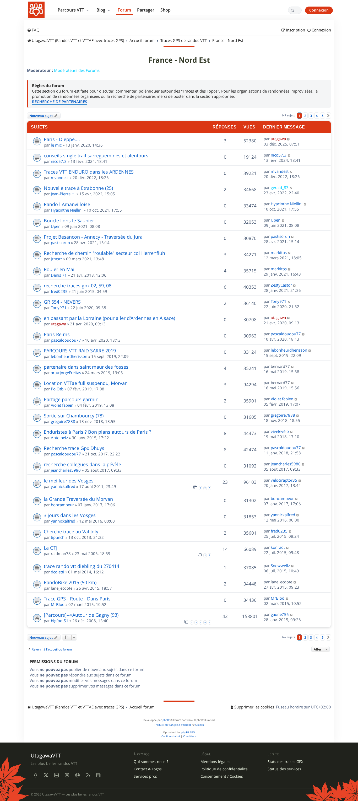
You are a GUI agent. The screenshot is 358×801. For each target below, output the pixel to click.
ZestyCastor (281, 285)
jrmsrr (56, 258)
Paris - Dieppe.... (62, 139)
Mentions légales (215, 761)
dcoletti (57, 571)
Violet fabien (62, 405)
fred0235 (59, 291)
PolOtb (57, 388)
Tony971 (59, 307)
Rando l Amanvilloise (67, 204)
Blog (101, 10)
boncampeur (62, 504)
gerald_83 (280, 187)
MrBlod (57, 604)
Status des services (284, 769)
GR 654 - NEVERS (62, 302)
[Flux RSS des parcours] (88, 775)
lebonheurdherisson (69, 356)
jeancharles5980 (66, 470)
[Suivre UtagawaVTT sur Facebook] (35, 775)
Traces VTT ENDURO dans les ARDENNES (89, 172)
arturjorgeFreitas (66, 372)
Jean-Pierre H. (63, 193)
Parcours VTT (71, 10)
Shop (165, 10)
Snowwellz (280, 565)
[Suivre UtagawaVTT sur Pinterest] (77, 775)
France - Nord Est (179, 60)
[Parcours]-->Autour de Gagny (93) (81, 615)
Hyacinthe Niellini (67, 210)
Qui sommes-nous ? (151, 761)
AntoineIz (59, 437)
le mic (56, 145)
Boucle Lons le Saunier (69, 220)
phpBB (166, 720)
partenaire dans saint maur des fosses (86, 367)
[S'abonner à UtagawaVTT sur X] (46, 775)
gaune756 (280, 614)
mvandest (60, 177)
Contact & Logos (148, 769)
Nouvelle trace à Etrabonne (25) (78, 188)
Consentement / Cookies (221, 776)
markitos (279, 252)
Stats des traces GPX (285, 761)
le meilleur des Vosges (69, 480)
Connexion (319, 10)
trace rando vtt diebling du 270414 (81, 566)
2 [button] (305, 115)
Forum (124, 10)
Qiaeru (199, 725)
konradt (278, 547)
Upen (56, 226)
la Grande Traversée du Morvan (78, 499)
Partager (145, 10)
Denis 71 (59, 275)
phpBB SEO (188, 732)
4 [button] (317, 115)
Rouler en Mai (59, 269)
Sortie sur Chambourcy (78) (74, 415)
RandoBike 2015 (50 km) (70, 582)
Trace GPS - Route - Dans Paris (77, 598)
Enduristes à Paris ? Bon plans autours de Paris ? (97, 432)
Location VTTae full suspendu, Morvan (86, 383)
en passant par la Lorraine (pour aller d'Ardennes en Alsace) (109, 318)
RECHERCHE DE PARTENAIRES (59, 101)
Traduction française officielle (173, 725)
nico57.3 (59, 161)
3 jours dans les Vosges (70, 515)
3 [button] (311, 115)
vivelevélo (280, 431)
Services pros (145, 776)
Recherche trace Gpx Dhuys (74, 448)
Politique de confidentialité (224, 769)
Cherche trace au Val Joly (71, 531)
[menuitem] (33, 30)
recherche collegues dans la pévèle (82, 464)
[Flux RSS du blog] (98, 775)
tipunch (57, 537)
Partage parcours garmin (71, 399)
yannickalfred (63, 486)
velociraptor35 (284, 480)
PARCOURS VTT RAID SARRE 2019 (80, 350)
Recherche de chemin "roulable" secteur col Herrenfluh (104, 253)
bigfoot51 (59, 620)
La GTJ (50, 548)
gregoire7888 (63, 421)
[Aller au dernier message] (288, 138)
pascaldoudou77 (66, 340)
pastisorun (60, 242)
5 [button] (322, 115)
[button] (328, 115)
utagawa (278, 138)
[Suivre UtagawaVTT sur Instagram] (67, 775)
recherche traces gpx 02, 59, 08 (77, 285)
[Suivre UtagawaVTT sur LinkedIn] (56, 775)
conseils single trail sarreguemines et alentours (96, 155)
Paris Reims (57, 334)
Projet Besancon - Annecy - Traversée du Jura (93, 237)
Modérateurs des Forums (77, 70)
